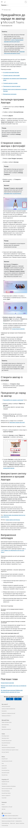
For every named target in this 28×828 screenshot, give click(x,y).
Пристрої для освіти (5, 738)
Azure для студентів (5, 752)
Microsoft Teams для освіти (6, 740)
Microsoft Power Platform (6, 793)
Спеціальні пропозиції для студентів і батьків (10, 749)
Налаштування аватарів (7, 683)
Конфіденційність (18, 821)
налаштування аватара (18, 329)
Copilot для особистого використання (8, 708)
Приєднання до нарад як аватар (11, 86)
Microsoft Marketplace (6, 790)
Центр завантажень (5, 724)
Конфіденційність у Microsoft (7, 806)
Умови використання (5, 823)
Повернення (4, 726)
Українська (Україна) (7, 813)
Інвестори (3, 809)
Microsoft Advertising (5, 770)
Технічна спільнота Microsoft (7, 788)
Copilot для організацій (6, 706)
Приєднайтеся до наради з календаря (13, 400)
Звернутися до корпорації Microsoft (8, 821)
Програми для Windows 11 (6, 715)
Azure (3, 763)
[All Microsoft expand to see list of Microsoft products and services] (2, 2)
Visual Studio (4, 797)
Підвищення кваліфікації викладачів (8, 747)
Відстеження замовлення (6, 729)
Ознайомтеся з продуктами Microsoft (8, 713)
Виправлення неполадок (9, 94)
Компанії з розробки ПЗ (6, 795)
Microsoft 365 (4, 711)
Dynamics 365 (4, 765)
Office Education (4, 745)
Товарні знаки (12, 823)
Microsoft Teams (5, 774)
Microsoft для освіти (5, 735)
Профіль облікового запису (6, 722)
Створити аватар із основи (10, 83)
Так (10, 699)
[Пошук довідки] (5, 2)
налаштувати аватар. (8, 468)
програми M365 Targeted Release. (12, 193)
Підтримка (4, 5)
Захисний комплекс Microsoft (7, 761)
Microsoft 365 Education (6, 742)
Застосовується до (7, 25)
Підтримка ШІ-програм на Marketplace (9, 786)
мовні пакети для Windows (13, 519)
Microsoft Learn (4, 783)
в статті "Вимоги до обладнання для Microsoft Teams (13, 550)
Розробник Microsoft (5, 781)
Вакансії (3, 804)
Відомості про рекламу (20, 823)
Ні (17, 699)
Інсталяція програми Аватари (11, 72)
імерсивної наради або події (17, 422)
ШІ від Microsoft (4, 758)
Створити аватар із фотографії (11, 75)
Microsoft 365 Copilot (5, 772)
